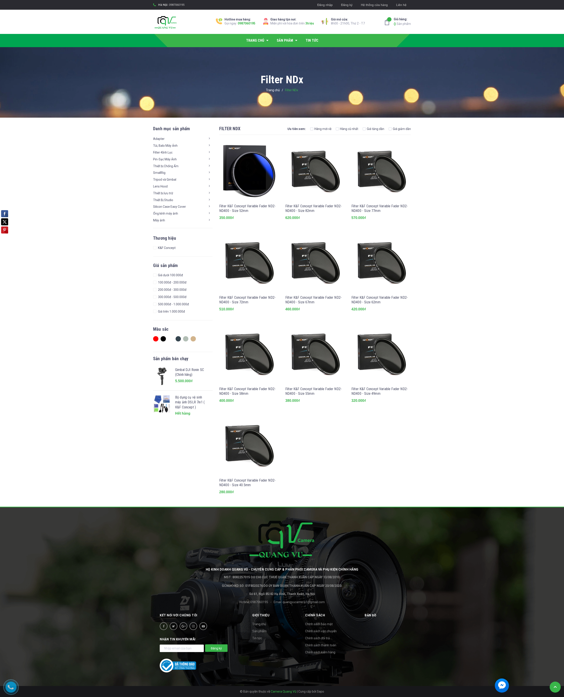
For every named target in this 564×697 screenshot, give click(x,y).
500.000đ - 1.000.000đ (173, 304)
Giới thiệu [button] (260, 615)
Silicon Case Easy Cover (169, 206)
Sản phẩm (402, 21)
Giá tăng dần (375, 129)
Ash (187, 340)
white (172, 340)
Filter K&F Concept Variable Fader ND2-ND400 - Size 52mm (247, 208)
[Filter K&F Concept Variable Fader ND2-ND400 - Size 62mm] (381, 262)
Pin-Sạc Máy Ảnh (165, 159)
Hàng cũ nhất (349, 129)
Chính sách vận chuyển (321, 631)
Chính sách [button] (315, 615)
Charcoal (179, 340)
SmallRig (159, 172)
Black (164, 340)
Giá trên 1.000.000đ (171, 311)
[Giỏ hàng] (388, 22)
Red (157, 340)
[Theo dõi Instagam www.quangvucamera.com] (193, 626)
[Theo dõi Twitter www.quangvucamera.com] (173, 626)
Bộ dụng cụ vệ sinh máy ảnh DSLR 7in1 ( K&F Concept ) (190, 402)
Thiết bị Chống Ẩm (165, 166)
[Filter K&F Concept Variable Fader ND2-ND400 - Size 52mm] (249, 170)
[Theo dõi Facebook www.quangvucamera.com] (163, 626)
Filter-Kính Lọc (163, 152)
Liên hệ (401, 5)
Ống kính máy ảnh (165, 213)
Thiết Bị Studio (163, 200)
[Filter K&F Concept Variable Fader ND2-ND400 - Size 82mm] (315, 170)
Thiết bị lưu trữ (163, 193)
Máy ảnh (159, 220)
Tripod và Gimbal (164, 179)
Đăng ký (346, 5)
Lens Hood (160, 186)
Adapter (159, 139)
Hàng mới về (322, 129)
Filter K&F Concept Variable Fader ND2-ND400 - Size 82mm (313, 208)
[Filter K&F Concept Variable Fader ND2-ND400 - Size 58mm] (249, 353)
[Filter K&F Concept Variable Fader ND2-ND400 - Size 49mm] (381, 353)
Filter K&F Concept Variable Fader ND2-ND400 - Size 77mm (379, 208)
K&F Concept (166, 248)
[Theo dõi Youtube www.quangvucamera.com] (203, 626)
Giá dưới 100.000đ (170, 275)
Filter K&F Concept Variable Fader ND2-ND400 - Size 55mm (313, 391)
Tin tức (257, 638)
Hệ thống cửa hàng (374, 5)
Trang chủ (259, 624)
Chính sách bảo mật (319, 624)
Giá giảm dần (402, 129)
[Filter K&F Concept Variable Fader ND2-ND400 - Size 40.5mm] (249, 445)
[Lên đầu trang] (555, 687)
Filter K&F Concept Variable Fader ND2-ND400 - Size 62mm (379, 299)
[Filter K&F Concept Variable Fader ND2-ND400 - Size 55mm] (315, 353)
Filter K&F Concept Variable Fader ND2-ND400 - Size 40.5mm (247, 482)
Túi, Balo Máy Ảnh (165, 145)
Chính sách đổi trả (317, 638)
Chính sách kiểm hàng (320, 652)
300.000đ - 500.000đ (171, 297)
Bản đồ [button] (370, 615)
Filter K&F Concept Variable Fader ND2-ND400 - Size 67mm (313, 299)
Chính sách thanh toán (320, 645)
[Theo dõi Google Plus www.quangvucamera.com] (183, 626)
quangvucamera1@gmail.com (304, 602)
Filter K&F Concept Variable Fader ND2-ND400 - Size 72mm (247, 299)
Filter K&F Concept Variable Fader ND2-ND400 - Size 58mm (247, 391)
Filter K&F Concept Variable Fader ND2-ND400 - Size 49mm (379, 391)
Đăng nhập (325, 5)
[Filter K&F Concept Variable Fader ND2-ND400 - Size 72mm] (249, 262)
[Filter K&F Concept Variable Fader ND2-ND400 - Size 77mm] (381, 170)
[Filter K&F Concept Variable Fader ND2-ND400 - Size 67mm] (315, 262)
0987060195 (176, 4)
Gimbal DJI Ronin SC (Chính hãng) (189, 372)
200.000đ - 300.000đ (171, 289)
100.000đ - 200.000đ (171, 282)
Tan (194, 340)
